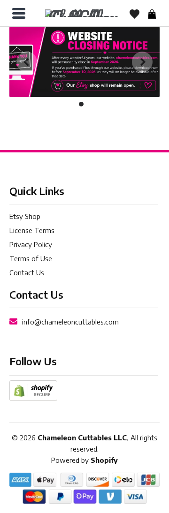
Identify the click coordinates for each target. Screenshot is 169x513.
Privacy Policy (30, 244)
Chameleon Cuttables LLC (82, 437)
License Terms (31, 230)
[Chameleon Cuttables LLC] (82, 13)
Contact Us (26, 272)
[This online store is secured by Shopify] (33, 389)
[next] (142, 62)
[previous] (26, 62)
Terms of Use (30, 258)
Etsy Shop (24, 216)
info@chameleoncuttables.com (70, 321)
